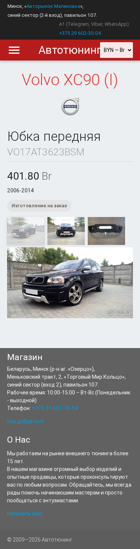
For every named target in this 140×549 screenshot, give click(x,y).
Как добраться (25, 421)
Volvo (41, 80)
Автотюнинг (70, 50)
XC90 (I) (90, 80)
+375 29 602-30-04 (80, 33)
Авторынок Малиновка (53, 6)
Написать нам (24, 513)
